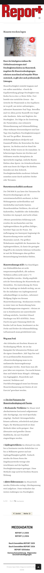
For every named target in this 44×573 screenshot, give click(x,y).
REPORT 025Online (22, 549)
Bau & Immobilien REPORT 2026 (22, 546)
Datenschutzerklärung (17, 553)
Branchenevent (20, 501)
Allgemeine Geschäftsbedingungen (24, 554)
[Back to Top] (38, 567)
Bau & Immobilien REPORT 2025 (22, 543)
